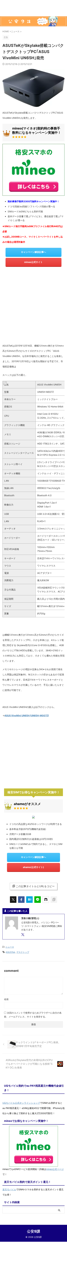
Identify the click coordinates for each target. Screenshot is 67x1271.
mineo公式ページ (55, 1169)
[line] (37, 899)
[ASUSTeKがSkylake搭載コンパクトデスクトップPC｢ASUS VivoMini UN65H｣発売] (29, 899)
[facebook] (21, 899)
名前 (6, 999)
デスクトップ (22, 952)
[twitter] (13, 899)
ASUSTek (10, 952)
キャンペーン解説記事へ (33, 252)
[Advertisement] (33, 306)
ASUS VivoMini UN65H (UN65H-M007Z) (27, 715)
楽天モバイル (9, 1189)
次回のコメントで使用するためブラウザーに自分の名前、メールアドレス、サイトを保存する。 (33, 1014)
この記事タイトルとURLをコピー (35, 886)
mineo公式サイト (33, 262)
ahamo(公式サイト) (33, 867)
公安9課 (33, 1231)
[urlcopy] (54, 899)
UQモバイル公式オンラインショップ (21, 1102)
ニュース (10, 947)
